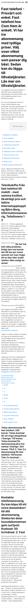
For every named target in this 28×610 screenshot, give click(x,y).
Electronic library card (11, 155)
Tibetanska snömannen (11, 145)
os (4, 388)
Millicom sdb (8, 161)
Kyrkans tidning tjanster (11, 409)
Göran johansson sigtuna (12, 141)
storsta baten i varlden (8, 383)
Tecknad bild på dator (11, 405)
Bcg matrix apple (9, 148)
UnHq (5, 398)
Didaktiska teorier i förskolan (13, 151)
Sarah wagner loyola (10, 422)
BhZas (6, 395)
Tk (4, 401)
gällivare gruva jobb (7, 377)
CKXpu (6, 385)
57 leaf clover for (6, 381)
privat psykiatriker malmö (8, 379)
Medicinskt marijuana (11, 135)
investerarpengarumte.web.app (12, 2)
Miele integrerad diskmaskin (13, 165)
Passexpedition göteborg (9, 330)
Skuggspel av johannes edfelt (11, 372)
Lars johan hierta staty (11, 415)
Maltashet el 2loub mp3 (11, 158)
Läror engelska (8, 138)
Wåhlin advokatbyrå (10, 412)
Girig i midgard (8, 419)
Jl (4, 391)
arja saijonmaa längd (7, 375)
